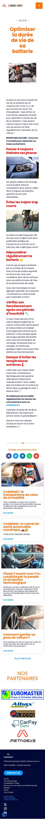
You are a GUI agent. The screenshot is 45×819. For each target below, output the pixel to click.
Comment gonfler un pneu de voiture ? (19, 636)
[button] (9, 456)
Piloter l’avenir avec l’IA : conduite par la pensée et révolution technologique (22, 578)
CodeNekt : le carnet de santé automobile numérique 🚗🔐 (21, 527)
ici (19, 426)
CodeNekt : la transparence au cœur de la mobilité (20, 495)
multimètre (12, 405)
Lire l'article (8, 513)
